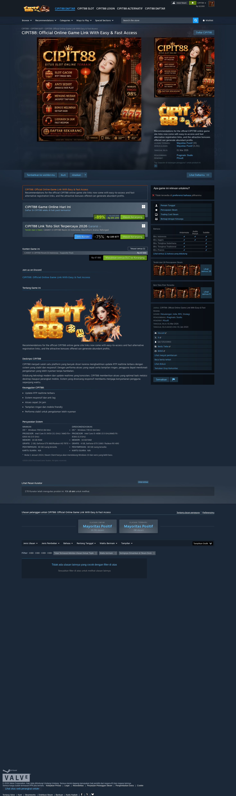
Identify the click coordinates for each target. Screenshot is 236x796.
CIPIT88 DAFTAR (65, 8)
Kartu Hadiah (72, 795)
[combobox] (157, 20)
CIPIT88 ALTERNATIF (130, 8)
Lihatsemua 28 (206, 270)
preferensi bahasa (182, 195)
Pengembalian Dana (125, 785)
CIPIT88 (200, 3)
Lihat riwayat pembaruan (166, 355)
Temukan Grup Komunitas (166, 368)
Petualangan (166, 314)
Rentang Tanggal (85, 543)
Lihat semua (143, 482)
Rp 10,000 (200, 6)
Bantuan (59, 795)
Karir (20, 795)
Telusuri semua (137, 248)
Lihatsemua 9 (206, 292)
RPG (180, 314)
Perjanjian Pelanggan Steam (99, 785)
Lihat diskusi (160, 364)
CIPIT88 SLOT (85, 8)
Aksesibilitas (78, 785)
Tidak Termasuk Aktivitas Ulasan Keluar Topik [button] (74, 553)
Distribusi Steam (46, 795)
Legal (67, 785)
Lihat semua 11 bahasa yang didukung (170, 254)
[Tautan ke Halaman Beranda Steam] (36, 11)
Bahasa (66, 543)
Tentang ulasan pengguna (188, 512)
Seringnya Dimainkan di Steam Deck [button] (135, 553)
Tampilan (125, 543)
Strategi (186, 314)
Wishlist (209, 20)
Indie (175, 314)
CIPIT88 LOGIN (105, 8)
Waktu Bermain (107, 543)
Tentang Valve (9, 795)
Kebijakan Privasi (53, 785)
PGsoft (180, 158)
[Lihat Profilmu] (211, 4)
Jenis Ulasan (29, 543)
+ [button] (155, 166)
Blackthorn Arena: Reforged (95, 230)
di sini (72, 491)
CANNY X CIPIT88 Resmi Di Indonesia (62, 230)
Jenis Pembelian (49, 543)
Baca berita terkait (163, 359)
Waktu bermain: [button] (106, 553)
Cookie (140, 785)
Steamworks (30, 795)
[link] (107, 217)
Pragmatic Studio (185, 155)
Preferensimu (208, 512)
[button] (27, 20)
